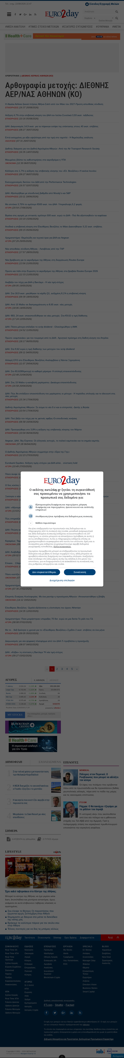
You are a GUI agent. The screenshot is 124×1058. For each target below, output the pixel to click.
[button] (62, 523)
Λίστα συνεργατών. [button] (62, 546)
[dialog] (62, 529)
